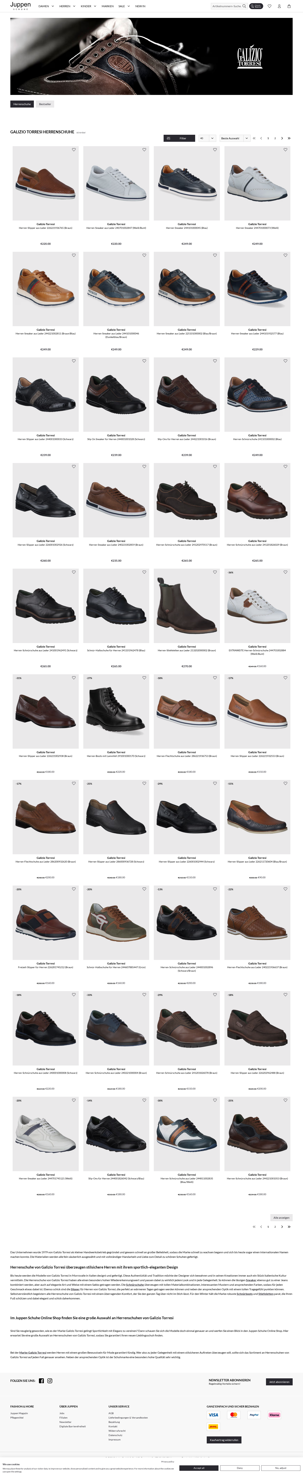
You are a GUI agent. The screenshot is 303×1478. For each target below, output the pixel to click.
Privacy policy (167, 1461)
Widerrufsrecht (117, 1430)
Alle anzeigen (281, 1217)
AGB (111, 1413)
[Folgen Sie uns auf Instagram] (48, 1380)
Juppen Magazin (19, 1413)
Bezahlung (114, 1421)
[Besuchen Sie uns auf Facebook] (39, 1380)
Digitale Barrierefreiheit (72, 1426)
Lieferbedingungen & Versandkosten (128, 1417)
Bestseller (45, 104)
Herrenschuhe (22, 104)
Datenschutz (115, 1435)
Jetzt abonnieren (279, 1381)
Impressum (115, 1439)
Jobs (61, 1413)
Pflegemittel (16, 1417)
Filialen (63, 1417)
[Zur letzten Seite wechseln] (289, 138)
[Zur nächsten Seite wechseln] (282, 138)
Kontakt (113, 1426)
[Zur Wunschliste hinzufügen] (73, 149)
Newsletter (65, 1421)
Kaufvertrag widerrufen (224, 1440)
